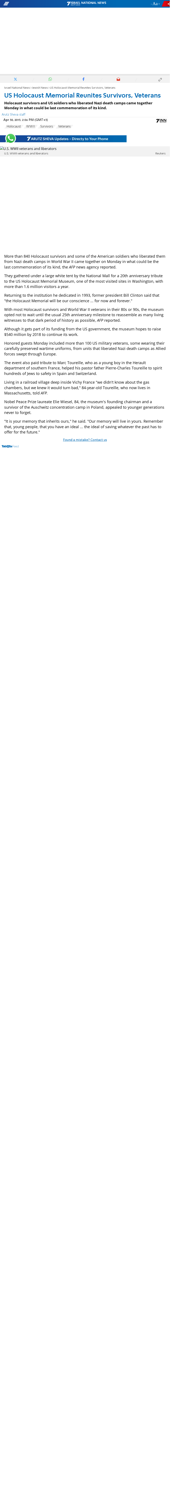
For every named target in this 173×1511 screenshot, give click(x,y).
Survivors (46, 126)
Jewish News (40, 88)
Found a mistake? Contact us (85, 440)
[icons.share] (166, 4)
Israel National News (17, 88)
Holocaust (14, 126)
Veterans (64, 126)
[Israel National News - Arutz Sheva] (86, 4)
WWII (30, 126)
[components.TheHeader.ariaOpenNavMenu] (27, 4)
